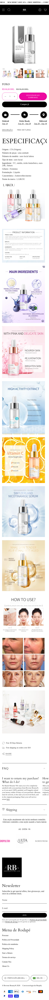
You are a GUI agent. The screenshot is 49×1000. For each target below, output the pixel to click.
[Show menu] (3, 10)
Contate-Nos (6, 962)
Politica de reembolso (10, 944)
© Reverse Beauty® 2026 (11, 985)
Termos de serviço (11, 922)
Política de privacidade (38, 920)
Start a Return (7, 953)
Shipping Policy (8, 949)
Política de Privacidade (10, 940)
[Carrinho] (45, 10)
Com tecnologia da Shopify (32, 985)
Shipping (11, 810)
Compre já (24, 104)
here (8, 799)
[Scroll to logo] (25, 841)
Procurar (5, 935)
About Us (5, 966)
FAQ (5, 768)
